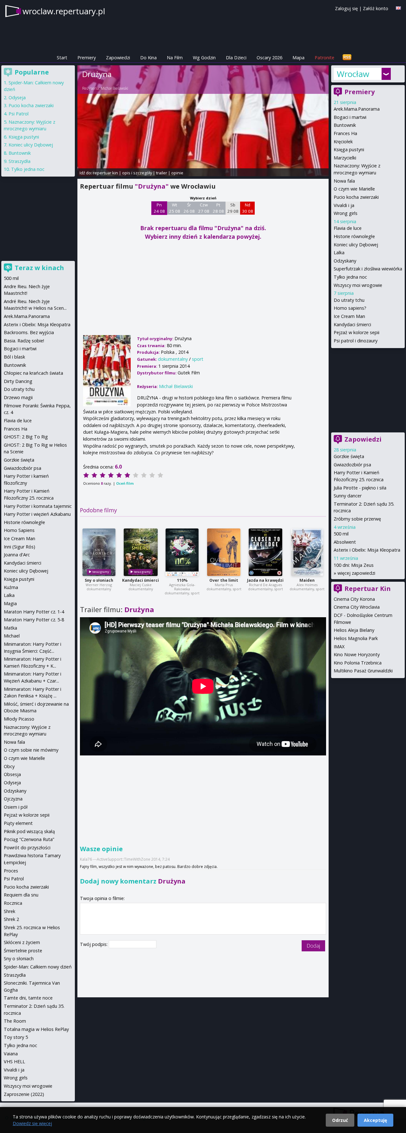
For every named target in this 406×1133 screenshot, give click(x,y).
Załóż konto (375, 8)
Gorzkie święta (349, 456)
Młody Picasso (19, 719)
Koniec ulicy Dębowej (356, 245)
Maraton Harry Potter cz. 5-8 (34, 620)
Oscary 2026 (269, 58)
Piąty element (18, 823)
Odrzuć (340, 1120)
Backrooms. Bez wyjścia (29, 332)
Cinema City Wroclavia (357, 607)
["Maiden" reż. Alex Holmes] (307, 552)
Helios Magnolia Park (356, 638)
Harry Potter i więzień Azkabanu (37, 514)
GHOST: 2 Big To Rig (26, 437)
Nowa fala (344, 181)
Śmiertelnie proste (23, 951)
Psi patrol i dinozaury (355, 341)
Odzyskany (345, 261)
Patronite (324, 58)
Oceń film (125, 483)
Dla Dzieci (236, 58)
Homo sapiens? (350, 308)
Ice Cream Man (349, 316)
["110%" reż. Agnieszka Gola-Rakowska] (182, 552)
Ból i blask (14, 357)
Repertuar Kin (367, 588)
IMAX (339, 647)
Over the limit (223, 580)
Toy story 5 (16, 1037)
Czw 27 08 (203, 208)
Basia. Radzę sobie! (24, 341)
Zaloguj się (346, 8)
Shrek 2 (11, 919)
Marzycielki (345, 158)
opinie (177, 173)
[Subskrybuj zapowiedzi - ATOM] (347, 57)
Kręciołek (343, 142)
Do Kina (148, 58)
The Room (15, 1021)
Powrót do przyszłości (27, 848)
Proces (11, 871)
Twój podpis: (94, 944)
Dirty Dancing (18, 381)
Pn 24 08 (159, 208)
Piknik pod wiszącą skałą (29, 831)
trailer (161, 173)
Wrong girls (345, 213)
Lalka (339, 252)
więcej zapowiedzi (356, 573)
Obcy (9, 766)
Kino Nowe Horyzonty (357, 654)
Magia (10, 603)
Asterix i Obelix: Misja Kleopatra (367, 550)
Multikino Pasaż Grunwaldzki (363, 671)
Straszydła (19, 161)
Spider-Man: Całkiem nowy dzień (38, 967)
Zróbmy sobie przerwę (357, 519)
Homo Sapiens (19, 530)
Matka (10, 628)
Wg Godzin (204, 58)
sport (197, 359)
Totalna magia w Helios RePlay (36, 1029)
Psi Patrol (19, 114)
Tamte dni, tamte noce (28, 998)
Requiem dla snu (21, 895)
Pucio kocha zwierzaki (356, 197)
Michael (12, 636)
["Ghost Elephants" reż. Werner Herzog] (98, 552)
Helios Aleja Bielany (354, 630)
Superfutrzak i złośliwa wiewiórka (368, 269)
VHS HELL (14, 1062)
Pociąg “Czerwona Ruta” (29, 839)
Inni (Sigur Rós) (19, 547)
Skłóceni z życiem (22, 942)
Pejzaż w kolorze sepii (356, 332)
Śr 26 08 (189, 208)
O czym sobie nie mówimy (31, 750)
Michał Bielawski (114, 88)
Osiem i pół (16, 807)
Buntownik (345, 125)
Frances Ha (345, 133)
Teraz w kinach (39, 267)
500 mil (341, 534)
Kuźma (11, 587)
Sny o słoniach (99, 580)
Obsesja (12, 774)
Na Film (175, 58)
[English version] (398, 8)
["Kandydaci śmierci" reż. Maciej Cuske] (141, 552)
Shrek (9, 911)
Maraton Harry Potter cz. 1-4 (34, 612)
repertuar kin (105, 173)
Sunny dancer (348, 496)
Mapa (298, 58)
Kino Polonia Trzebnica (358, 663)
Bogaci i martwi (350, 117)
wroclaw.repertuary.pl (64, 11)
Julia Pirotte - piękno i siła (360, 488)
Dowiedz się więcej (32, 1123)
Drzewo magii (18, 397)
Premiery (86, 58)
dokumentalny (173, 359)
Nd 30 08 (247, 208)
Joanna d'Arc (17, 555)
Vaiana (11, 1054)
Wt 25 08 (174, 208)
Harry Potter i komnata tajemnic (38, 506)
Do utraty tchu (349, 300)
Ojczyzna (13, 799)
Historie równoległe (354, 236)
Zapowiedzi (118, 58)
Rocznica (13, 903)
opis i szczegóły (137, 173)
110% (182, 580)
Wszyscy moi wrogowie (358, 285)
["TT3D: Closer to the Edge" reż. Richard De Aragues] (265, 552)
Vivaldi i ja (344, 205)
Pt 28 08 (218, 208)
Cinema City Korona (354, 599)
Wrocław (353, 74)
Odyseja (17, 97)
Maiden (307, 580)
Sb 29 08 (233, 208)
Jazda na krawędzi (265, 580)
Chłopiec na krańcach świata (33, 373)
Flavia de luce (348, 228)
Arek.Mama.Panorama (357, 109)
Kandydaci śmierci (140, 580)
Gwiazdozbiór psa (352, 465)
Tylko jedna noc (350, 277)
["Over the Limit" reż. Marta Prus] (223, 552)
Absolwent (345, 542)
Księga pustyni (349, 149)
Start (62, 58)
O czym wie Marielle (354, 189)
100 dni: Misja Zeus (354, 565)
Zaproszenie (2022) (24, 1094)
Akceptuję (375, 1120)
